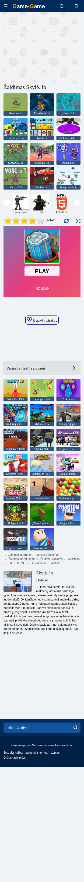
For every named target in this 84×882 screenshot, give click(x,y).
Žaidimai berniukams (21, 559)
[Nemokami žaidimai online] (28, 6)
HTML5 (21, 563)
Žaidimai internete (19, 554)
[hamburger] (6, 6)
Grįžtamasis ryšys (15, 757)
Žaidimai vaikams (51, 559)
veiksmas (73, 559)
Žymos (55, 752)
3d (10, 563)
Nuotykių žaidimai (47, 554)
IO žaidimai (38, 563)
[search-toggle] (62, 6)
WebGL (55, 563)
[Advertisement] (63, 47)
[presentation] (7, 202)
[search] (75, 728)
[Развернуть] (78, 221)
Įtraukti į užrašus (44, 320)
